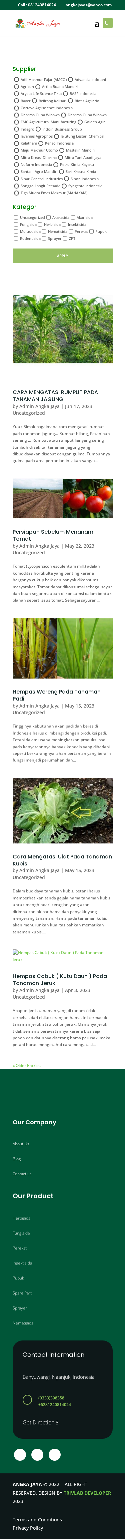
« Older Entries (27, 1065)
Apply (62, 255)
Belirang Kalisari (53, 100)
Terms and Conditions (37, 1519)
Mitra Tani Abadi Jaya (83, 157)
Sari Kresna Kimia (81, 171)
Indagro (27, 129)
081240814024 (42, 5)
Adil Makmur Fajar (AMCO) (44, 79)
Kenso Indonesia (59, 143)
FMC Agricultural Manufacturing (48, 121)
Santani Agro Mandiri (39, 171)
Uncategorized (32, 217)
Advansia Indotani (90, 79)
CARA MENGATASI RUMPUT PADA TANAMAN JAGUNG (55, 395)
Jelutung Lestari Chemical (82, 136)
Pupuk (101, 231)
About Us (21, 1144)
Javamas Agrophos (37, 136)
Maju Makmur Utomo (39, 150)
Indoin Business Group (62, 129)
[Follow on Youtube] (55, 1455)
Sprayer (55, 238)
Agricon (27, 86)
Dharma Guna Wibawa (40, 114)
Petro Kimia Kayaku (77, 164)
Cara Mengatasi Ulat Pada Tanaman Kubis (62, 860)
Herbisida (52, 224)
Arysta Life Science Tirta (41, 93)
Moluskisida (30, 231)
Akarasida (60, 217)
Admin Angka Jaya (39, 406)
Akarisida (85, 217)
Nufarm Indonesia (36, 164)
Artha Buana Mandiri (60, 86)
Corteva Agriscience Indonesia (47, 107)
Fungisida (28, 224)
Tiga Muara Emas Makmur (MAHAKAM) (54, 192)
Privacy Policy (28, 1528)
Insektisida (77, 224)
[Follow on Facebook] (20, 1455)
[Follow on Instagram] (37, 1455)
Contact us (22, 1174)
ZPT (72, 238)
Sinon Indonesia (85, 178)
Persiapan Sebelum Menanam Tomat (53, 535)
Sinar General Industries (42, 178)
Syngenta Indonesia (85, 185)
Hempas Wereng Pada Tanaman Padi (57, 695)
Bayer (26, 100)
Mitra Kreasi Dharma (39, 157)
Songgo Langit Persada (40, 185)
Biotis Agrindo (87, 100)
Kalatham (29, 143)
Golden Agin (95, 121)
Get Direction (38, 1422)
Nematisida (57, 231)
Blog (17, 1159)
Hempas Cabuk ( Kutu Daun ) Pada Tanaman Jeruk (60, 979)
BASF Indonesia (83, 93)
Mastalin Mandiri (80, 150)
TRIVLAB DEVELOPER (87, 1493)
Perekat (81, 231)
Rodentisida (30, 238)
